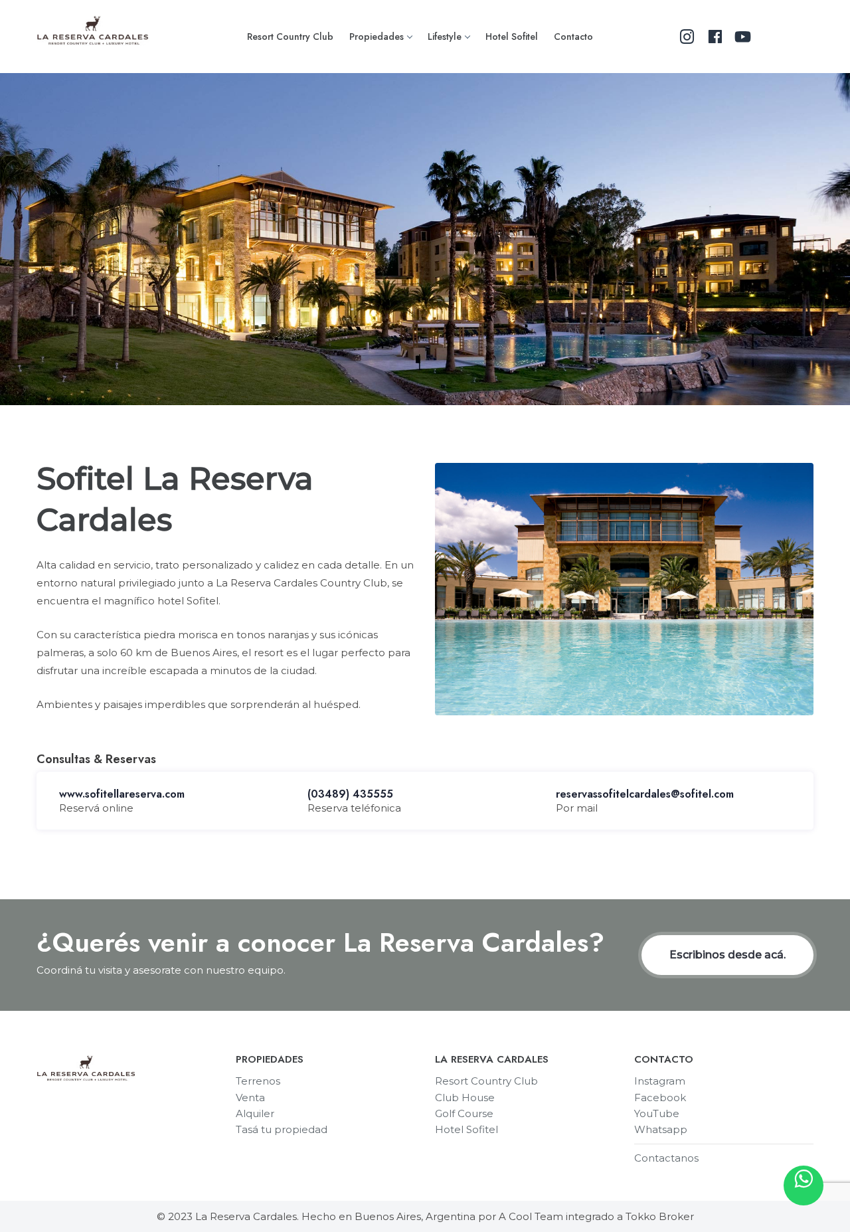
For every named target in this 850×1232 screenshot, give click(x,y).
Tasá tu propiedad (281, 1129)
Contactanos (666, 1158)
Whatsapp (660, 1129)
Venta (250, 1097)
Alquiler (255, 1113)
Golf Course (464, 1113)
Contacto (573, 36)
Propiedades (376, 36)
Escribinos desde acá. (727, 954)
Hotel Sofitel (511, 36)
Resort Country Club (290, 36)
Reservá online (96, 808)
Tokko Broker (660, 1216)
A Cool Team (531, 1216)
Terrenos (258, 1081)
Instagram (659, 1081)
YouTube (656, 1113)
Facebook (660, 1097)
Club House (465, 1097)
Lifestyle (445, 36)
